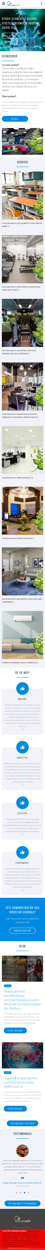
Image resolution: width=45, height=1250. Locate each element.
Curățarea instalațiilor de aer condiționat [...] (20, 662)
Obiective (22, 757)
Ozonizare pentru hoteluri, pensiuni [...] (18, 538)
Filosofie (22, 813)
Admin (10, 960)
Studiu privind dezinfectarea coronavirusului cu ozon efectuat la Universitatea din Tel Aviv (22, 999)
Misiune (22, 699)
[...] (23, 729)
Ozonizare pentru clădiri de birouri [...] (17, 477)
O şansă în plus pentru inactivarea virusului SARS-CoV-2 (21, 1082)
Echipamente (22, 862)
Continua (12, 1248)
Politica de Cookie (23, 1248)
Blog (7, 986)
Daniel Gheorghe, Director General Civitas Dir (22, 1183)
